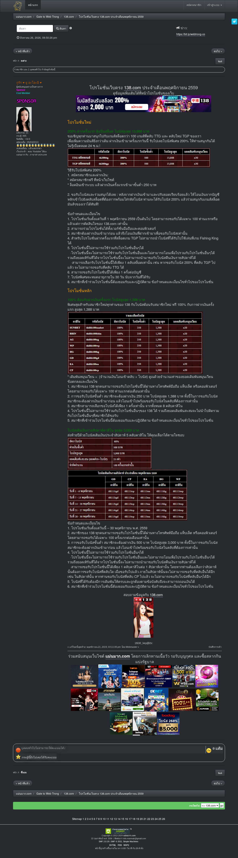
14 (119, 819)
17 (130, 819)
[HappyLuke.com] (206, 675)
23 (152, 819)
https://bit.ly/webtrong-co (190, 34)
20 (141, 819)
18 (133, 819)
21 (145, 819)
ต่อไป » (218, 51)
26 (163, 819)
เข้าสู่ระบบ (213, 5)
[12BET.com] (158, 675)
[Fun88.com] (110, 675)
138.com (132, 87)
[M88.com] (84, 675)
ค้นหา (62, 28)
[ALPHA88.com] (207, 699)
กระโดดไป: (194, 805)
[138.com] (84, 699)
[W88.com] (184, 675)
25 (159, 819)
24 (156, 819)
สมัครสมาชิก (193, 5)
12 (111, 819)
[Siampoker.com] (132, 699)
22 (148, 819)
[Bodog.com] (168, 723)
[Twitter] (234, 22)
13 (115, 819)
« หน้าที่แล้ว (23, 51)
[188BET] (133, 675)
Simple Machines (130, 841)
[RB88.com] (109, 699)
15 (122, 819)
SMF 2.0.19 (104, 841)
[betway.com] (145, 723)
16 (126, 819)
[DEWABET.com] (121, 723)
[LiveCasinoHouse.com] (182, 699)
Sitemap (77, 819)
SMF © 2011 (116, 841)
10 (104, 819)
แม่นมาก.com (117, 656)
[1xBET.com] (156, 699)
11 (107, 819)
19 (137, 819)
